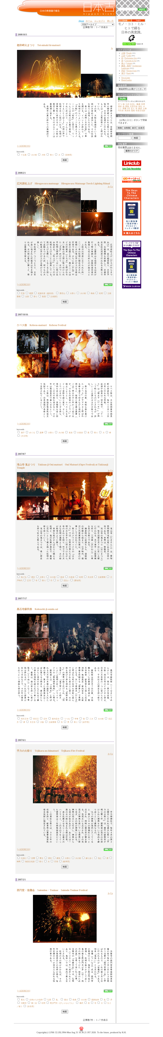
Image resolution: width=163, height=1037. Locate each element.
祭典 (74, 1000)
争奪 (76, 719)
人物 (123, 53)
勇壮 (33, 577)
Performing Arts (131, 58)
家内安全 (56, 719)
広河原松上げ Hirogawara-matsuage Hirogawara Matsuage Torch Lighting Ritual (63, 183)
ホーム (89, 21)
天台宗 (90, 577)
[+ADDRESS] (23, 146)
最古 (66, 1000)
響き (41, 858)
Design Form (132, 71)
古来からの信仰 (36, 1000)
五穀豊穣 (102, 577)
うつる (67, 719)
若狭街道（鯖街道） (46, 293)
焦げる (24, 577)
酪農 (138, 104)
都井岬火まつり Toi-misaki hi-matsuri (40, 45)
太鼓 (27, 296)
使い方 (110, 21)
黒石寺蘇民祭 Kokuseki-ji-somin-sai (38, 609)
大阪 (42, 722)
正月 (29, 580)
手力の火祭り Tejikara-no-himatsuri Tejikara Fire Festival (50, 750)
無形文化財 (30, 861)
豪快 (58, 858)
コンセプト (99, 21)
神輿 (19, 861)
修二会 (34, 1003)
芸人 (133, 108)
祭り (52, 155)
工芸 (123, 55)
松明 (101, 293)
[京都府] (53, 296)
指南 (133, 110)
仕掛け (24, 858)
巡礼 (140, 106)
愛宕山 (62, 293)
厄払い (66, 580)
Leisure (129, 63)
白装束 (80, 432)
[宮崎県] (68, 155)
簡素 (124, 108)
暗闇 (31, 293)
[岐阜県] (66, 861)
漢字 (123, 73)
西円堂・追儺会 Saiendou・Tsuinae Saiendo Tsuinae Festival (52, 890)
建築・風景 (126, 66)
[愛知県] (77, 580)
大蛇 (43, 155)
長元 (23, 1000)
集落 (44, 296)
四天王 (36, 719)
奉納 (92, 293)
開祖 (127, 106)
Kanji (129, 73)
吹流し (133, 104)
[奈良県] (30, 1006)
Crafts (129, 55)
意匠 (123, 71)
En (111, 186)
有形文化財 (140, 110)
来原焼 (127, 110)
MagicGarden (126, 80)
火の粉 (34, 155)
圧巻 (23, 293)
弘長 (49, 1000)
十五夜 (24, 155)
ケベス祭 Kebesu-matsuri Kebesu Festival (41, 325)
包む (100, 858)
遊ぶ (123, 63)
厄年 (45, 719)
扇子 (23, 432)
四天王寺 (24, 719)
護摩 (41, 432)
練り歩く (89, 858)
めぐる (32, 432)
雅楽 (140, 108)
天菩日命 (134, 106)
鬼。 (58, 1000)
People (129, 53)
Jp (112, 48)
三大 (91, 719)
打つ (120, 104)
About (81, 21)
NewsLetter (125, 78)
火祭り (73, 293)
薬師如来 (95, 1000)
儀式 (81, 1003)
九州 (127, 104)
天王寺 (32, 722)
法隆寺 (24, 1003)
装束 (71, 432)
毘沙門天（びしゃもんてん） (62, 1003)
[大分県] (24, 436)
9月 (128, 108)
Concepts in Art (130, 61)
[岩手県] (85, 722)
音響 (33, 858)
